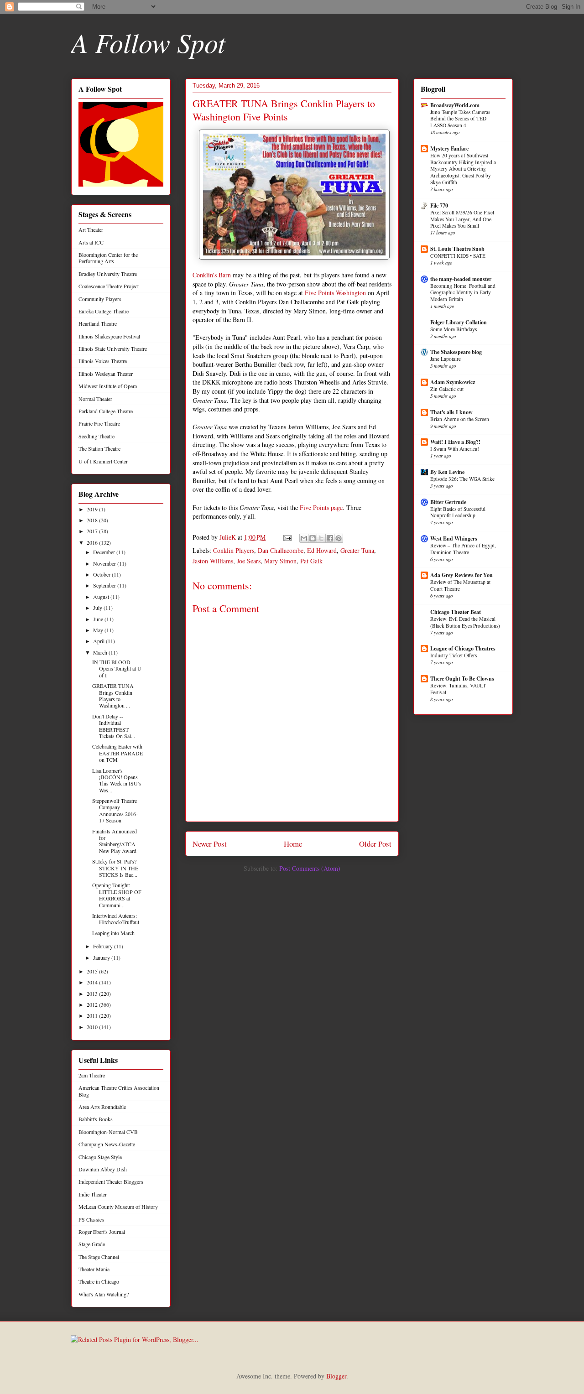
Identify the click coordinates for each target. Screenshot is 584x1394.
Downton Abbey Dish (102, 1169)
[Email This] (303, 538)
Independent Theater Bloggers (110, 1181)
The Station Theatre (99, 448)
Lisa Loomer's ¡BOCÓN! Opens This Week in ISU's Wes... (116, 780)
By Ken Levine (447, 472)
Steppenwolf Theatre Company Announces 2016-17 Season (115, 810)
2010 (93, 1026)
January (102, 957)
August (101, 596)
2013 (93, 993)
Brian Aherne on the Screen (459, 419)
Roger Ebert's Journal (101, 1231)
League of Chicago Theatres (462, 648)
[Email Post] (286, 537)
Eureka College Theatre (103, 311)
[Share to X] (321, 538)
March (101, 652)
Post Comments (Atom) (309, 868)
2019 (93, 509)
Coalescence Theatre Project (108, 286)
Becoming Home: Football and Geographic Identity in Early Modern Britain (462, 292)
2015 (93, 971)
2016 (93, 542)
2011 (93, 1015)
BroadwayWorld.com (455, 105)
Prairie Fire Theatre (99, 423)
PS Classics (91, 1219)
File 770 (439, 205)
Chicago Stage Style (100, 1156)
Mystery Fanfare (449, 148)
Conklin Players (233, 550)
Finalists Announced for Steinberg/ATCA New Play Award (114, 840)
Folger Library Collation (458, 322)
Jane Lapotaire (445, 358)
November (105, 563)
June (98, 619)
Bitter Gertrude (448, 502)
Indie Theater (92, 1194)
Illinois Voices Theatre (102, 360)
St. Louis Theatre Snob (457, 249)
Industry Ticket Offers (453, 655)
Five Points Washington (335, 292)
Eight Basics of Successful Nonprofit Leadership (457, 512)
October (102, 574)
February (103, 946)
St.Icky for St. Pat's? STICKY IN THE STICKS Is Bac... (115, 868)
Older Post (375, 843)
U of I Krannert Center (103, 461)
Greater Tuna (357, 550)
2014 (93, 982)
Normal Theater (95, 398)
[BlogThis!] (312, 538)
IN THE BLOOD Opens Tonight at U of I (116, 668)
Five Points (314, 507)
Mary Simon (280, 561)
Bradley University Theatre (107, 273)
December (104, 552)
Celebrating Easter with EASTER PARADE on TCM (117, 753)
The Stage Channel (98, 1256)
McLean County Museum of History (118, 1206)
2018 (93, 520)
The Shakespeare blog (456, 352)
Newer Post (210, 843)
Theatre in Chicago (98, 1281)
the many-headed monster (460, 279)
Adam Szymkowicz (452, 382)
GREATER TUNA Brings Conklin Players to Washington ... (113, 695)
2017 (93, 531)
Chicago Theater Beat (455, 612)
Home (293, 843)
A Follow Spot (148, 42)
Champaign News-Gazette (106, 1144)
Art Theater (90, 229)
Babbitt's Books (95, 1119)
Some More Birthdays (453, 329)
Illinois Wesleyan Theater (105, 373)
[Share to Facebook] (329, 538)
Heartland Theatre (97, 323)
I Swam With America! (454, 448)
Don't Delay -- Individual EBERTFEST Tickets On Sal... (113, 726)
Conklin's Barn (212, 274)
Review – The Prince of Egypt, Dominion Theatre (463, 549)
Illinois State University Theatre (112, 348)
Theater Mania (94, 1269)
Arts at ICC (91, 242)
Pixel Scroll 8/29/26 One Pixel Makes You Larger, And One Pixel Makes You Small (462, 219)
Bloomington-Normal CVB (108, 1131)
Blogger (336, 1376)
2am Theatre (91, 1075)
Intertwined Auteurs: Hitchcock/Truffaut (115, 919)
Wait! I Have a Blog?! (455, 442)
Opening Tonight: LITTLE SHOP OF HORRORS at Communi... (116, 894)
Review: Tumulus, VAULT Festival (458, 689)
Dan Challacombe (280, 550)
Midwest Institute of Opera (107, 386)
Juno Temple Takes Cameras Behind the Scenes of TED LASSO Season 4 (460, 119)
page (337, 507)
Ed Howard (322, 550)
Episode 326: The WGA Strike (462, 478)
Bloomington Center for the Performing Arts (108, 258)
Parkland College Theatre (105, 411)
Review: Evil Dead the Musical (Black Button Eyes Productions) (465, 622)
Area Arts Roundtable (102, 1106)
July (98, 607)
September (105, 585)
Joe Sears (249, 561)
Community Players (99, 298)
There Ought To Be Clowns (462, 678)
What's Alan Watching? (103, 1294)
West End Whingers (453, 538)
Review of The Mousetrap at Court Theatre (460, 585)
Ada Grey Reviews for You (461, 575)
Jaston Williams (213, 561)
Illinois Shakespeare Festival (109, 336)
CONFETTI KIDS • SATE (457, 255)
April (99, 641)
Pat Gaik (311, 561)
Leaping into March (113, 932)
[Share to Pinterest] (338, 538)
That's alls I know (451, 412)
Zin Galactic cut (447, 388)
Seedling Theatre (96, 436)
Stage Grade (91, 1244)
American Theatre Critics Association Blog (118, 1091)
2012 (93, 1004)
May (98, 630)
